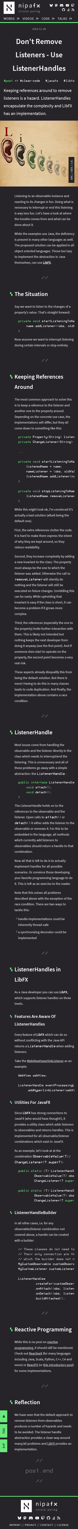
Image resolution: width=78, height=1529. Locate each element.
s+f (4, 1445)
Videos (28, 18)
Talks (62, 18)
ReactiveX (35, 1353)
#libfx (68, 80)
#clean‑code (30, 80)
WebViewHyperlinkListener (45, 1061)
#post (8, 80)
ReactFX (32, 1365)
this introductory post (58, 1365)
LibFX (51, 1443)
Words (9, 18)
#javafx (51, 80)
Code (46, 18)
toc (4, 1431)
